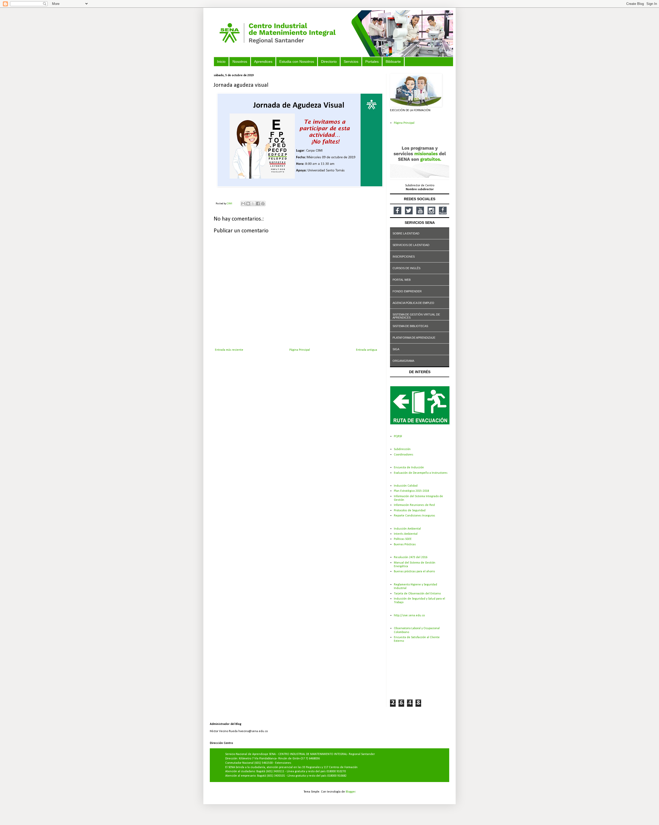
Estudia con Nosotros (296, 61)
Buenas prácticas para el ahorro (414, 571)
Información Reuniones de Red (414, 505)
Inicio (221, 61)
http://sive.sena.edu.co (409, 615)
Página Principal (299, 350)
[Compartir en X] (253, 203)
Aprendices (263, 61)
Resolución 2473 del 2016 (410, 557)
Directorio (329, 61)
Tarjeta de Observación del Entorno (417, 593)
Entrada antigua (366, 350)
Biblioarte (393, 61)
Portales (372, 61)
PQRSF (398, 436)
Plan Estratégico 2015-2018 (411, 491)
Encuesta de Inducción (409, 467)
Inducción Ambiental (407, 528)
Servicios (351, 61)
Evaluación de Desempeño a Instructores (420, 473)
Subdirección (402, 449)
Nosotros (239, 61)
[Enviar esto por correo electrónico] (243, 203)
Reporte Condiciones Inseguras (414, 515)
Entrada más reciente (229, 350)
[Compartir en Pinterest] (262, 203)
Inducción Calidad (406, 485)
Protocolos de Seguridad (410, 510)
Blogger (350, 791)
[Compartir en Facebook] (258, 203)
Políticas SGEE (403, 539)
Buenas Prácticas (405, 544)
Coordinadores (403, 454)
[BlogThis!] (248, 203)
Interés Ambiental (406, 534)
